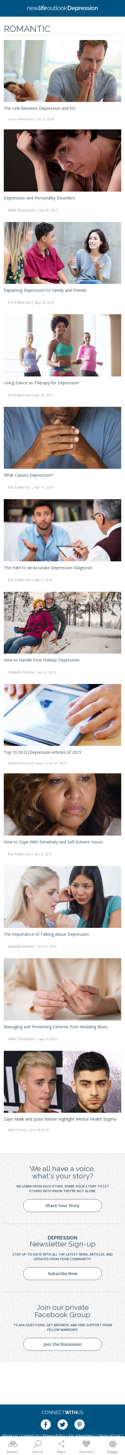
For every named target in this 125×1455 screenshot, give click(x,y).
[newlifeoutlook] (62, 8)
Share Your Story (62, 1205)
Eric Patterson (19, 302)
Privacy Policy (54, 1435)
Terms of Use (109, 1435)
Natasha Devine (21, 672)
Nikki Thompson (21, 210)
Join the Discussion (62, 1344)
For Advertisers (81, 1435)
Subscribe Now (62, 1273)
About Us (9, 1435)
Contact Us (30, 1435)
